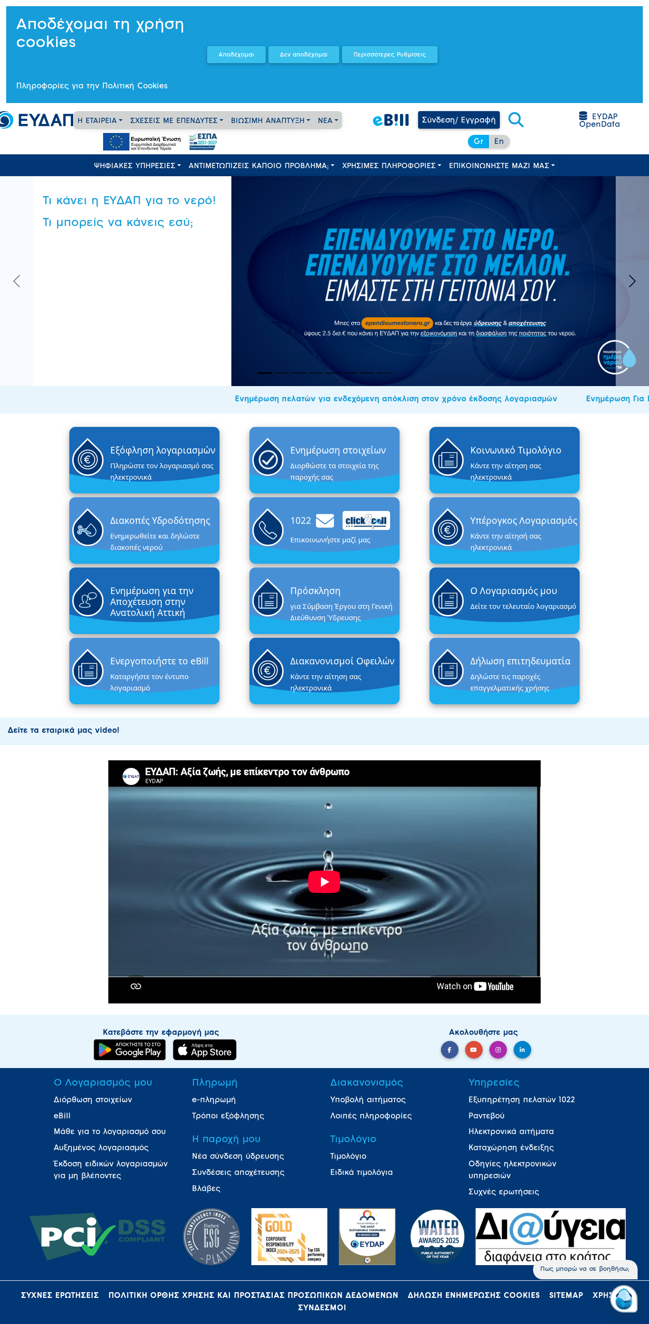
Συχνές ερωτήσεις (503, 1192)
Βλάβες (206, 1189)
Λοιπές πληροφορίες (371, 1116)
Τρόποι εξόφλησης (228, 1116)
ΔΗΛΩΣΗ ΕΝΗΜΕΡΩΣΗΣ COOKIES (474, 1296)
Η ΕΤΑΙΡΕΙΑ (97, 121)
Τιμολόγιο (348, 1157)
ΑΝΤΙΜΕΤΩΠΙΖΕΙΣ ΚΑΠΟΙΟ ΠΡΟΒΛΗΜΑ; (259, 166)
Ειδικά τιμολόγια (361, 1173)
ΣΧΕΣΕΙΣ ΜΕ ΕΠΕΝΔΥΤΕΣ (174, 121)
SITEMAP (566, 1296)
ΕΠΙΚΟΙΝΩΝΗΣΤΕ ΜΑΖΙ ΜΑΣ (499, 166)
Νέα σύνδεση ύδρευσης (238, 1157)
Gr (478, 142)
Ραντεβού (486, 1116)
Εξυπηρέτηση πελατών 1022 (521, 1100)
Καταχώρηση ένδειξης (511, 1148)
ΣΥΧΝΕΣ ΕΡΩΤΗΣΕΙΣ (60, 1296)
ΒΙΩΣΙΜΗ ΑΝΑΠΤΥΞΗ (268, 121)
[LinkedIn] (522, 1050)
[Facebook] (449, 1050)
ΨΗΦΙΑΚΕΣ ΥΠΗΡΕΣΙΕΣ (134, 166)
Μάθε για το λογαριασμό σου (110, 1132)
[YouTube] (474, 1050)
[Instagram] (498, 1050)
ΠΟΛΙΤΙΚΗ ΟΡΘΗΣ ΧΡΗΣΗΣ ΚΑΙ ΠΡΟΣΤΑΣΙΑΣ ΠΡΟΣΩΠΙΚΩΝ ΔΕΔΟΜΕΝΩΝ (253, 1296)
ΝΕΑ (325, 121)
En (499, 142)
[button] (516, 120)
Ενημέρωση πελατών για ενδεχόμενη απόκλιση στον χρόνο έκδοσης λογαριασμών (366, 399)
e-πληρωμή (214, 1100)
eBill (62, 1116)
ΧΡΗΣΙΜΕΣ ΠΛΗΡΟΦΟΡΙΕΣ (389, 166)
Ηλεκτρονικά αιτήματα (511, 1132)
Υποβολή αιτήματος (368, 1100)
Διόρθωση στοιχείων (93, 1100)
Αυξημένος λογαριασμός (101, 1148)
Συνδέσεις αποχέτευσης (238, 1173)
